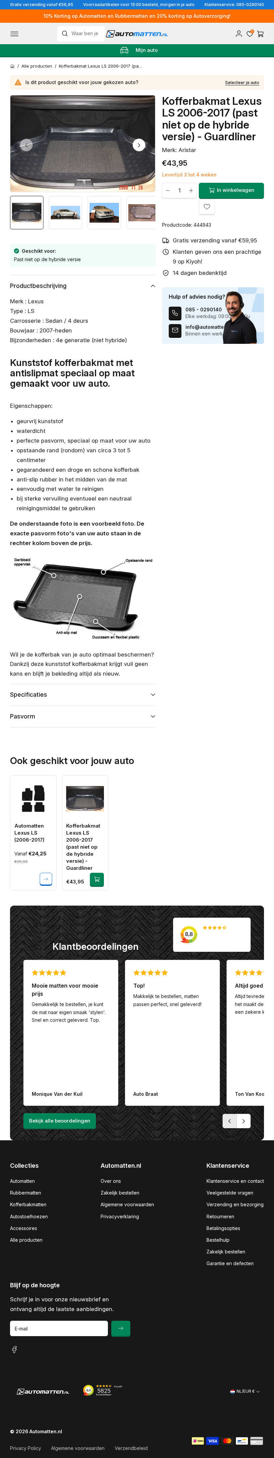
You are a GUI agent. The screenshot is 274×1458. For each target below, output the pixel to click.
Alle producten (26, 1240)
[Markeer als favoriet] (207, 207)
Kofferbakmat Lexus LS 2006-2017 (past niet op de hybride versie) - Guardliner (83, 847)
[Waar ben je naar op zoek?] (66, 33)
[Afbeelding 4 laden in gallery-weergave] (143, 212)
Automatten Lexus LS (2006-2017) (29, 833)
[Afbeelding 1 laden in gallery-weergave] (26, 212)
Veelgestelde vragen (230, 1193)
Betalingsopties (223, 1228)
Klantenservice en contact (235, 1181)
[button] (14, 33)
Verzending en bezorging (235, 1204)
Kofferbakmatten (28, 1204)
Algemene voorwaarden (127, 1204)
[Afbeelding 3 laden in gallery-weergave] (104, 212)
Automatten (22, 1181)
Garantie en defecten (230, 1263)
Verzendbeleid (131, 1448)
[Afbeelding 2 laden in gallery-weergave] (65, 212)
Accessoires (23, 1228)
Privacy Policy (25, 1448)
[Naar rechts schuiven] (139, 145)
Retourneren (220, 1216)
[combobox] (81, 34)
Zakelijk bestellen (120, 1193)
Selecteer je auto (242, 82)
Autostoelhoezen (29, 1216)
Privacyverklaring (120, 1216)
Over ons (111, 1181)
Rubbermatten (25, 1193)
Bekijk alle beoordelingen (59, 1121)
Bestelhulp (218, 1240)
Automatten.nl (45, 1431)
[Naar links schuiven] (26, 145)
